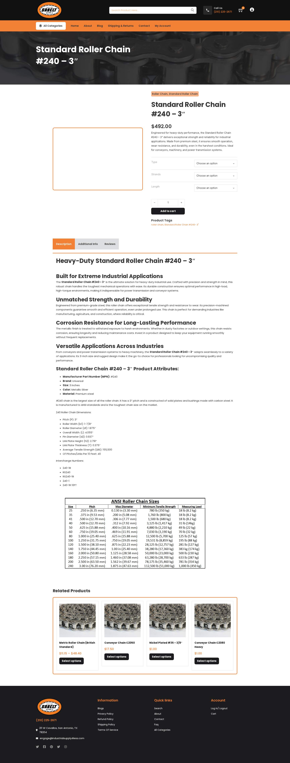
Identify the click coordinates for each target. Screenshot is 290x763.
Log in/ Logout (219, 708)
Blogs (101, 708)
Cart (213, 713)
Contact (144, 26)
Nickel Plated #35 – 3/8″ (165, 642)
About (88, 26)
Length (155, 186)
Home (75, 26)
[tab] (64, 244)
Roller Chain (160, 94)
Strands (156, 174)
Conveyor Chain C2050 (119, 642)
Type (154, 162)
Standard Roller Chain (183, 94)
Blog (100, 26)
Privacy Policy (105, 713)
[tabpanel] (145, 416)
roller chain (157, 224)
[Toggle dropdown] (40, 26)
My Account (163, 26)
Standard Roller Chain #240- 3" (181, 224)
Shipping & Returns (121, 26)
